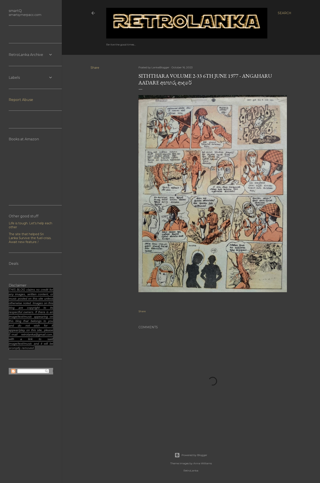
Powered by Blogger (194, 455)
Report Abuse (21, 100)
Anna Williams (202, 463)
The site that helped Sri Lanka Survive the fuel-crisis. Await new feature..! (30, 238)
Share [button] (95, 68)
